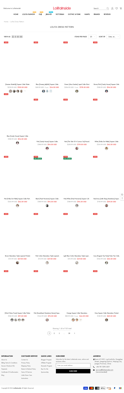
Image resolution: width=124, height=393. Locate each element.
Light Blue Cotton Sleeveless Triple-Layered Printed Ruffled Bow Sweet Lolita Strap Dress (76, 256)
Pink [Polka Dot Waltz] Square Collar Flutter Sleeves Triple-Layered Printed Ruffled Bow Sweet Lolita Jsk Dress (17, 199)
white (106, 148)
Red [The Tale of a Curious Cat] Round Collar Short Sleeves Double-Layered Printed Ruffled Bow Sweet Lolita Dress (76, 142)
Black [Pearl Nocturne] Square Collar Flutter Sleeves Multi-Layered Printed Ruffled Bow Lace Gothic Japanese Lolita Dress (47, 199)
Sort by (102, 37)
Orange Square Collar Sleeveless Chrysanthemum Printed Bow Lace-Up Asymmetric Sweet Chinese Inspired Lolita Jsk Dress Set (77, 313)
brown (17, 262)
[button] (13, 37)
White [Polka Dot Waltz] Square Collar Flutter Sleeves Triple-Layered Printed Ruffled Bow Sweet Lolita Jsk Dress (106, 142)
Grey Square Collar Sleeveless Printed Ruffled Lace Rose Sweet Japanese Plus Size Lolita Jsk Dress (106, 313)
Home (6, 22)
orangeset (73, 320)
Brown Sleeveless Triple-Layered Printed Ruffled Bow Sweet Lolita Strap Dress (17, 256)
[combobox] (100, 8)
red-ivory (106, 205)
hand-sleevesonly (50, 91)
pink (21, 91)
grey (106, 320)
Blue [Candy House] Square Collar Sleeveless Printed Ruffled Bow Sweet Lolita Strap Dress (17, 136)
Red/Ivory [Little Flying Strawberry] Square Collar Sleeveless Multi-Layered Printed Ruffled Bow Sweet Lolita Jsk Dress (106, 199)
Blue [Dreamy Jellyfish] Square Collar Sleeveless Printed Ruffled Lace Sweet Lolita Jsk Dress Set (47, 84)
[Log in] (112, 8)
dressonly (47, 91)
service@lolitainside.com (104, 370)
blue (17, 143)
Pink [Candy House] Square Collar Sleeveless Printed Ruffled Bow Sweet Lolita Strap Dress (47, 142)
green (14, 91)
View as (7, 37)
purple (10, 91)
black (47, 205)
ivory (106, 262)
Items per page (81, 37)
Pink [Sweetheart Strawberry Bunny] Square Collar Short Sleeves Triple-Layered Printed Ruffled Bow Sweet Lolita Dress (47, 313)
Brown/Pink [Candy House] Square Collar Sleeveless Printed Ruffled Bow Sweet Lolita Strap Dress (106, 84)
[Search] (101, 8)
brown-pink (106, 91)
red (76, 148)
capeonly (80, 320)
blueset (43, 91)
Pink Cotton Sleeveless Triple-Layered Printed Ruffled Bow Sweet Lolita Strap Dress (47, 256)
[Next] (74, 333)
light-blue (76, 262)
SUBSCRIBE (73, 371)
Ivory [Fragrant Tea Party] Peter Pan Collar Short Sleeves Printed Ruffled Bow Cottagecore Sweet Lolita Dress (106, 256)
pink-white (76, 205)
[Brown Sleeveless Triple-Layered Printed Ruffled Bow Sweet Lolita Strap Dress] (17, 233)
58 (69, 333)
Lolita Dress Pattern (17, 21)
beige (17, 91)
